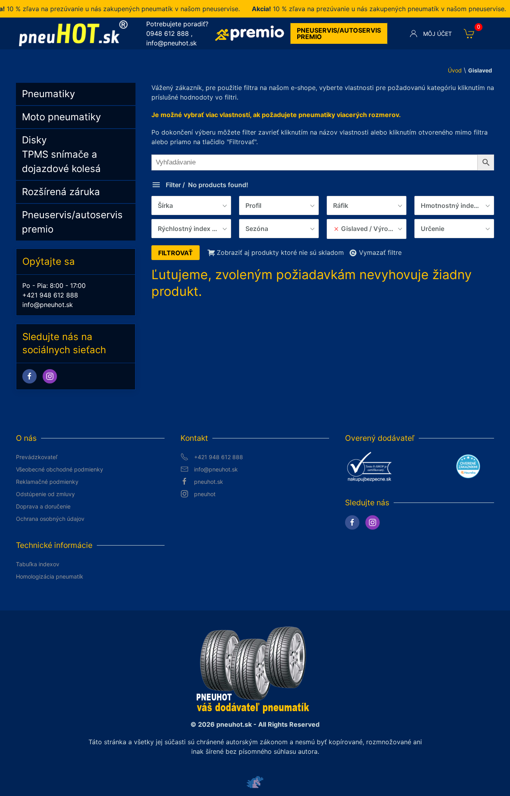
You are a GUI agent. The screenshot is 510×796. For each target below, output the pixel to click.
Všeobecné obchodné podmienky (59, 469)
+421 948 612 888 (50, 295)
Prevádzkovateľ (36, 457)
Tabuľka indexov (37, 564)
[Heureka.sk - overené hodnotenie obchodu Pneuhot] (468, 466)
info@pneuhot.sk (171, 43)
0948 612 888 (167, 33)
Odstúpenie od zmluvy (45, 494)
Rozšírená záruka (61, 192)
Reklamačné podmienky (47, 481)
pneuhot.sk (208, 481)
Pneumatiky (48, 94)
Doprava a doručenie (43, 506)
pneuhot (205, 494)
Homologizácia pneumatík (49, 576)
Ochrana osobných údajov (50, 518)
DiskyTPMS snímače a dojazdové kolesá (61, 154)
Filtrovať (175, 253)
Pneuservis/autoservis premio (339, 33)
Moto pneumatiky (61, 117)
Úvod (455, 70)
